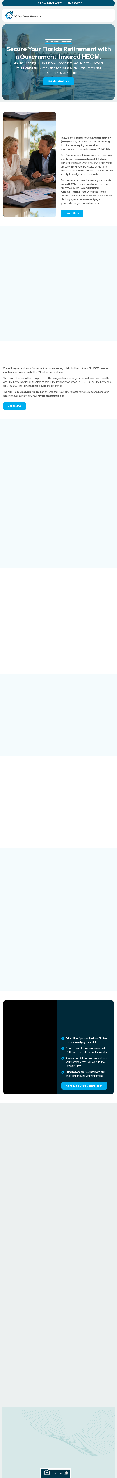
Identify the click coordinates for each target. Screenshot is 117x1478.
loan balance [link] (63, 382)
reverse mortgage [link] (89, 199)
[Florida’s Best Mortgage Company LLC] (23, 15)
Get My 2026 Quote (58, 81)
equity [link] (64, 174)
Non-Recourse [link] (47, 372)
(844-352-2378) (74, 3)
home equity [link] (32, 68)
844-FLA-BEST (55, 3)
